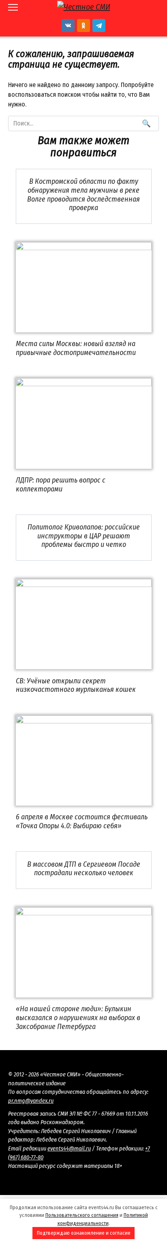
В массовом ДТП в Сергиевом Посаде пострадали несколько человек (83, 868)
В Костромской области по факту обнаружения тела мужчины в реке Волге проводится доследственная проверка (83, 194)
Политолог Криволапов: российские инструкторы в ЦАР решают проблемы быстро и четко (84, 536)
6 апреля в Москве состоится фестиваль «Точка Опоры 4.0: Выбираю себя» (82, 821)
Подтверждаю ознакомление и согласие (84, 1233)
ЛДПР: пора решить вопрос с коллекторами (60, 484)
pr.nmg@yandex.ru (31, 1100)
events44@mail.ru (69, 1148)
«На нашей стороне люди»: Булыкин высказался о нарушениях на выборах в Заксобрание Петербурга (78, 1017)
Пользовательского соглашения (81, 1215)
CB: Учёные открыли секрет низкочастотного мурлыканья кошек (76, 685)
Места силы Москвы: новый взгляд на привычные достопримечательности (76, 348)
